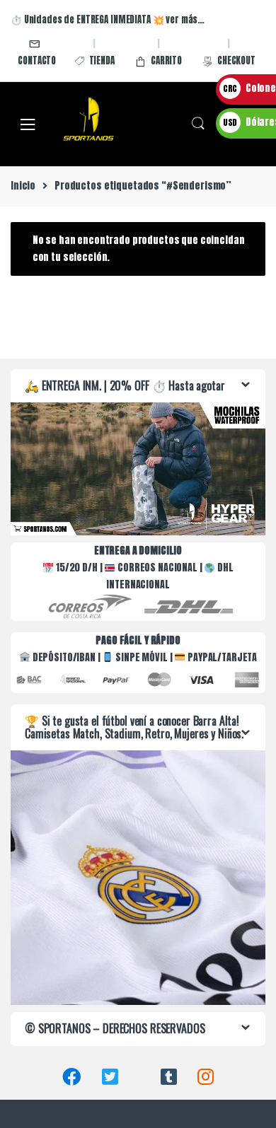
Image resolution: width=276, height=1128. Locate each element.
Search (198, 124)
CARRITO (166, 60)
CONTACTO (37, 60)
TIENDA (102, 60)
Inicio (23, 185)
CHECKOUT (236, 60)
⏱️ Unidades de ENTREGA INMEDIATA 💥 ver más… (108, 19)
